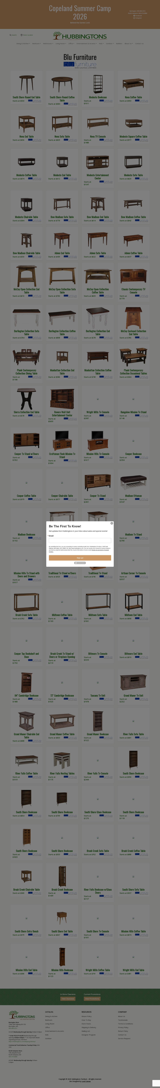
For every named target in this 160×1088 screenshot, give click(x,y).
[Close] (111, 523)
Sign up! (80, 558)
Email (51, 536)
